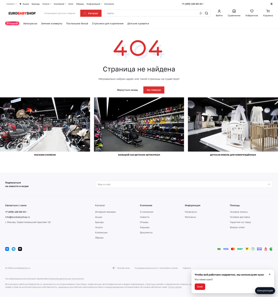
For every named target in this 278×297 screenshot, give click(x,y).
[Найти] (206, 13)
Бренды (99, 222)
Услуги (99, 227)
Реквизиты (191, 211)
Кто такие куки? (204, 279)
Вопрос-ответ (237, 227)
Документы (146, 232)
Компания (146, 205)
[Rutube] (20, 249)
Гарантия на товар (240, 222)
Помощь (235, 205)
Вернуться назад (127, 89)
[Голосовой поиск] (200, 13)
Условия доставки (240, 217)
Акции (98, 217)
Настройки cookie (169, 268)
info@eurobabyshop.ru (17, 217)
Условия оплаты (239, 211)
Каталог (100, 205)
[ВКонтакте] (7, 249)
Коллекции (101, 232)
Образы (99, 237)
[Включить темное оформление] (271, 4)
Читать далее (175, 287)
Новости (144, 217)
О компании (146, 211)
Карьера (144, 227)
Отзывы (144, 222)
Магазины (190, 217)
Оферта (187, 268)
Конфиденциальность (146, 268)
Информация (192, 205)
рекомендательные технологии (67, 278)
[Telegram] (13, 249)
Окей (200, 286)
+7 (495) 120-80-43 (192, 3)
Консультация (265, 290)
